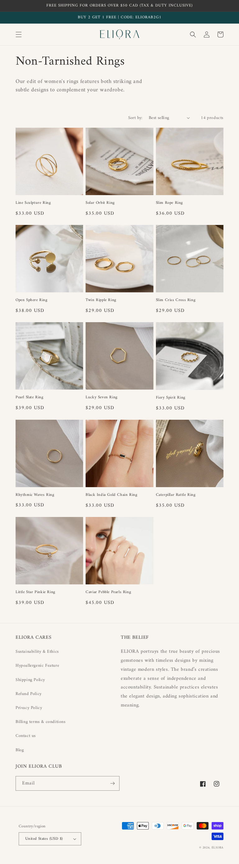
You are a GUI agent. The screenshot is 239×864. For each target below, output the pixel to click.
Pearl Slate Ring (30, 397)
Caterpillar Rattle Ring (176, 495)
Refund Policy (29, 694)
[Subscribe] (112, 783)
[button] (19, 34)
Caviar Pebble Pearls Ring (108, 592)
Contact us (26, 736)
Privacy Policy (29, 708)
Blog (20, 750)
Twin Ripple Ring (101, 300)
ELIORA (217, 847)
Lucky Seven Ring (102, 397)
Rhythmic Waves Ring (35, 495)
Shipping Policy (30, 680)
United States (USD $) (44, 838)
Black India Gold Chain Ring (111, 495)
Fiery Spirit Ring (170, 397)
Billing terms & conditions (41, 722)
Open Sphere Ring (32, 300)
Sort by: (135, 118)
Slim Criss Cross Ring (176, 300)
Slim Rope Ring (169, 203)
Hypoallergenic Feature (37, 666)
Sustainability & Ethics (37, 652)
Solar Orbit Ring (100, 203)
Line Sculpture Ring (33, 203)
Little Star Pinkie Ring (35, 592)
